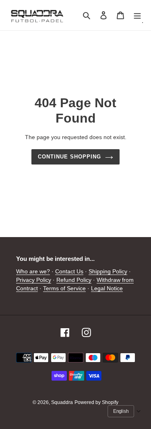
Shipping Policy (108, 271)
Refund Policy (73, 280)
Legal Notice (107, 288)
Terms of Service (64, 288)
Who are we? (33, 271)
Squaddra (62, 402)
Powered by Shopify (96, 402)
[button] (124, 411)
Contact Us (69, 271)
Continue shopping (69, 157)
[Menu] (137, 15)
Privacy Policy (33, 280)
